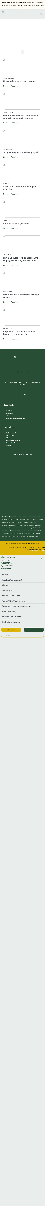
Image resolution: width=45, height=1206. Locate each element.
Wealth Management (12, 580)
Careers (8, 445)
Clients (5, 585)
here (36, 536)
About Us (9, 411)
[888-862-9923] (22, 390)
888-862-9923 (22, 394)
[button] (22, 52)
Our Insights (7, 590)
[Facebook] (27, 372)
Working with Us (11, 433)
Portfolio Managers (11, 622)
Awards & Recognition (13, 440)
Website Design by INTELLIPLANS (37, 550)
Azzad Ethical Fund (11, 595)
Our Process (10, 435)
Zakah (8, 438)
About (5, 574)
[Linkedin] (18, 372)
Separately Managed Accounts (15, 418)
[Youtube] (22, 372)
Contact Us (9, 413)
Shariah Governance (11, 616)
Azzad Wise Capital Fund (13, 601)
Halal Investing (9, 611)
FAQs (7, 415)
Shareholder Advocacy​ (13, 443)
